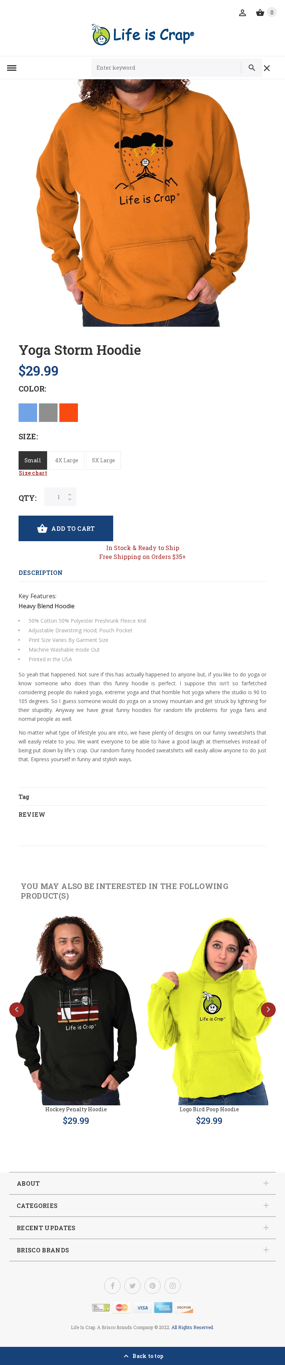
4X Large (66, 460)
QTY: (28, 498)
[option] (142, 203)
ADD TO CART (73, 528)
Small (32, 460)
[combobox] (164, 68)
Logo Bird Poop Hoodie (209, 1109)
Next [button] (268, 1009)
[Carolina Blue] (28, 412)
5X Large (103, 460)
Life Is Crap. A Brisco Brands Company (112, 1327)
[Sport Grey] (48, 412)
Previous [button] (16, 1009)
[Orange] (68, 412)
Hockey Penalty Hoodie (76, 1109)
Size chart (33, 472)
